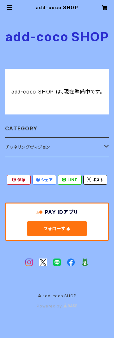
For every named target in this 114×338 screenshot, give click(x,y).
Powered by (50, 306)
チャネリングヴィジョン (27, 147)
